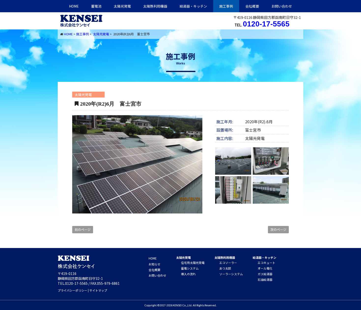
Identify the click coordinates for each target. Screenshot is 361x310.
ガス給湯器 (265, 274)
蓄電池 (96, 6)
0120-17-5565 (266, 24)
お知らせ (154, 264)
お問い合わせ (281, 6)
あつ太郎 (225, 268)
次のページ (278, 229)
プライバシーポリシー (72, 290)
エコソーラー (228, 262)
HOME (74, 6)
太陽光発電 (122, 6)
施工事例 (226, 6)
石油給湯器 (265, 279)
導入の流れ (188, 274)
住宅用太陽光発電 (193, 262)
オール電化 (265, 268)
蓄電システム (190, 268)
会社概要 (252, 6)
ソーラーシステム (231, 274)
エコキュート (266, 262)
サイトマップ (98, 290)
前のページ (83, 229)
